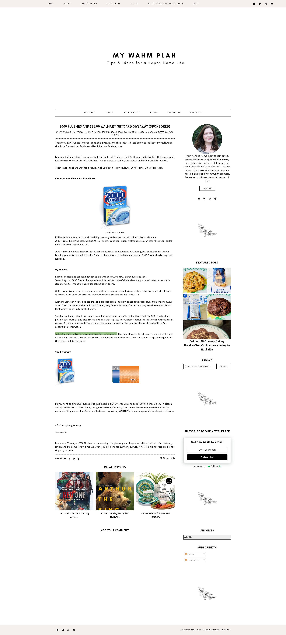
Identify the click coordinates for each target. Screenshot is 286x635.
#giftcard (65, 132)
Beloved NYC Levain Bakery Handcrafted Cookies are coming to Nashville (207, 345)
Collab (134, 3)
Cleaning (89, 112)
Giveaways (174, 112)
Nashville (196, 112)
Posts (190, 553)
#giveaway (78, 132)
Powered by (200, 466)
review (105, 132)
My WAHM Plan (194, 629)
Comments (193, 559)
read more (207, 188)
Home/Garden (89, 3)
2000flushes (93, 132)
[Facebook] (254, 3)
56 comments (169, 458)
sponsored (117, 132)
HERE (110, 160)
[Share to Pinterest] (74, 458)
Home (51, 3)
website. (60, 258)
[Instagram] (266, 3)
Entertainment (132, 112)
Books (154, 112)
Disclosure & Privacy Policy (165, 3)
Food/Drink (113, 3)
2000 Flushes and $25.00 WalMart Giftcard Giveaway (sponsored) (115, 126)
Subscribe (207, 457)
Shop (196, 3)
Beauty (109, 112)
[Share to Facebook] (69, 458)
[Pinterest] (272, 3)
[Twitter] (260, 3)
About (67, 3)
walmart (129, 132)
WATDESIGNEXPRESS (221, 629)
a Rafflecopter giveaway (68, 425)
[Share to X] (65, 458)
